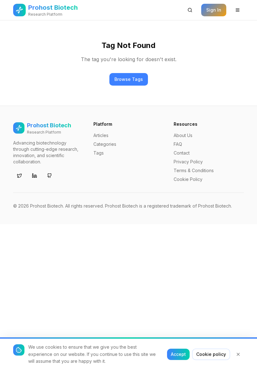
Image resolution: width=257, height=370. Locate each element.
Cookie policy (211, 354)
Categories (104, 144)
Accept (178, 354)
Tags (98, 153)
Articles (100, 135)
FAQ (178, 144)
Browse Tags (128, 79)
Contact (182, 153)
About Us (183, 135)
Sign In (213, 10)
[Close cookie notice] (238, 354)
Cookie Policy (188, 179)
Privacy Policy (188, 161)
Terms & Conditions (194, 170)
